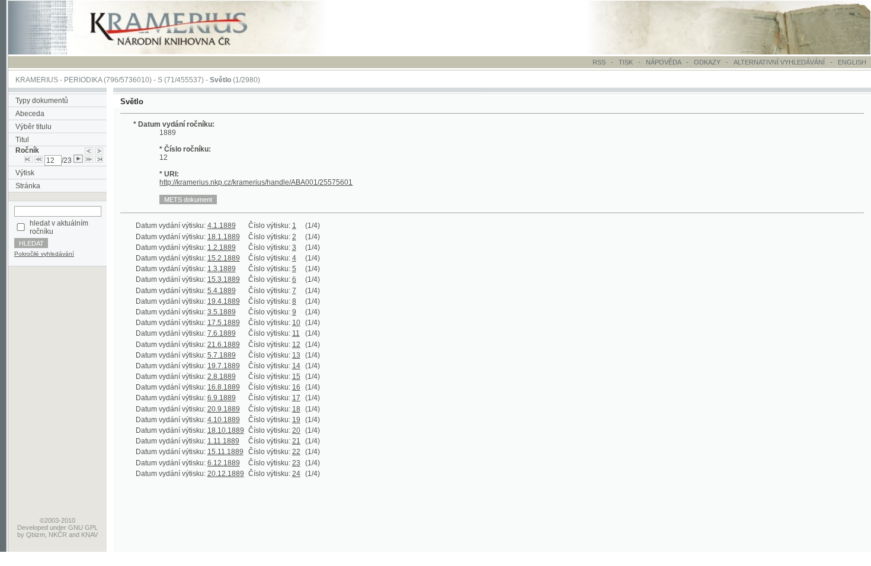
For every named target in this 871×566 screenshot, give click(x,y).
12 (296, 344)
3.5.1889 (221, 312)
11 (296, 333)
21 (296, 441)
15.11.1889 (225, 452)
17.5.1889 (223, 323)
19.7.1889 (223, 366)
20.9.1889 (223, 409)
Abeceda (29, 114)
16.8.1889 (223, 387)
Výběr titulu (33, 127)
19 (296, 420)
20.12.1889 (225, 473)
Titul (22, 140)
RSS (599, 62)
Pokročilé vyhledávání (44, 253)
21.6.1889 (223, 344)
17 (296, 398)
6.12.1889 (223, 463)
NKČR (58, 534)
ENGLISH (852, 62)
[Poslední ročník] (99, 160)
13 (296, 355)
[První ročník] (28, 160)
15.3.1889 (223, 279)
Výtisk (24, 173)
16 (296, 387)
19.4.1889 (223, 301)
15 (296, 376)
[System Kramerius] (182, 52)
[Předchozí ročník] (89, 150)
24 (296, 473)
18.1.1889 (223, 237)
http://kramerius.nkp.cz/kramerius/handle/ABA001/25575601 (256, 182)
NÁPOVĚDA (663, 62)
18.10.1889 (225, 430)
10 (296, 323)
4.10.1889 (223, 420)
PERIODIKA (83, 80)
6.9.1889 (221, 398)
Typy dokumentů (41, 101)
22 (296, 452)
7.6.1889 (221, 333)
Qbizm (35, 534)
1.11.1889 (223, 441)
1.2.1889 (221, 247)
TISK (627, 62)
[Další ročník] (99, 150)
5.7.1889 (221, 355)
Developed (32, 527)
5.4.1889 (221, 291)
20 (296, 430)
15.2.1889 (223, 258)
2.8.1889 (221, 376)
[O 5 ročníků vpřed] (89, 160)
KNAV (89, 534)
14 (296, 366)
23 (296, 463)
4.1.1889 (221, 225)
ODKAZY (707, 62)
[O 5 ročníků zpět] (38, 160)
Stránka (27, 186)
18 (296, 409)
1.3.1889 (221, 269)
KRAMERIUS (36, 80)
